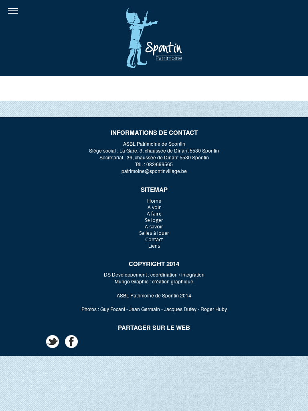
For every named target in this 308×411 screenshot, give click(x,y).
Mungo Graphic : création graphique (154, 281)
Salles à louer (154, 233)
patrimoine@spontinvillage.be (154, 170)
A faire (154, 213)
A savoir (154, 226)
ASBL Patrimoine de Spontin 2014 (154, 295)
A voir (154, 207)
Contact (154, 239)
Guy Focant (112, 308)
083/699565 (159, 164)
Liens (154, 245)
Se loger (154, 220)
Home (154, 200)
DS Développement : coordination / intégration (154, 274)
